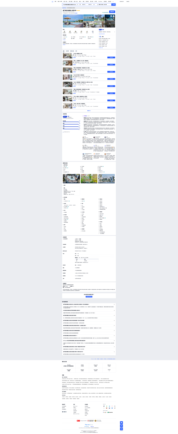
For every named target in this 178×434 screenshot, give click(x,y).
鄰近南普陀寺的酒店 (65, 389)
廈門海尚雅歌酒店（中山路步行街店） (93, 384)
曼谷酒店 (86, 396)
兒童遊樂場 (101, 206)
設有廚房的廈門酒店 (85, 393)
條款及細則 (75, 410)
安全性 (86, 415)
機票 (55, 1)
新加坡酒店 (74, 398)
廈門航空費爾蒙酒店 (85, 384)
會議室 (100, 170)
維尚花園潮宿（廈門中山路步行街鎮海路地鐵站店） (106, 380)
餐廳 (82, 169)
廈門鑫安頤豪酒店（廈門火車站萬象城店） (94, 378)
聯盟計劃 (86, 409)
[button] (113, 1)
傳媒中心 (74, 407)
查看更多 (64, 44)
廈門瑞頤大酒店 (76, 378)
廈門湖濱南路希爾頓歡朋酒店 (77, 384)
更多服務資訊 (64, 409)
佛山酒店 (110, 396)
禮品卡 (80, 1)
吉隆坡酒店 (63, 398)
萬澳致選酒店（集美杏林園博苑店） (93, 380)
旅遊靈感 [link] (105, 1)
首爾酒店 (96, 396)
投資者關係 (86, 406)
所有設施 (64, 39)
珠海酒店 (70, 396)
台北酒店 (80, 396)
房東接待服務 (66, 216)
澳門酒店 (93, 396)
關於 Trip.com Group (76, 413)
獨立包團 (91, 1)
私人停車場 (100, 166)
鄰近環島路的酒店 (78, 389)
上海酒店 (83, 396)
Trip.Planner (100, 1)
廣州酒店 (76, 396)
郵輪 (83, 1)
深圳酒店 (63, 396)
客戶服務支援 (64, 406)
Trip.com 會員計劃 (87, 407)
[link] (121, 1)
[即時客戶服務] (121, 429)
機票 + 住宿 (76, 1)
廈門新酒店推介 (64, 393)
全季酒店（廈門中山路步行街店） (67, 384)
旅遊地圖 (109, 1)
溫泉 (64, 166)
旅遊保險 (87, 1)
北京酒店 (103, 396)
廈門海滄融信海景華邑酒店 (83, 378)
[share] (121, 425)
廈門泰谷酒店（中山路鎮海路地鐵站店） (76, 380)
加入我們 (74, 409)
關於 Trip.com (75, 406)
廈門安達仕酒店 (101, 382)
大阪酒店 (90, 396)
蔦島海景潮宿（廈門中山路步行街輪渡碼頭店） (82, 382)
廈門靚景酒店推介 (70, 393)
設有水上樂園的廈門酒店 (99, 393)
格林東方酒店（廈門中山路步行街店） (67, 378)
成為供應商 (86, 413)
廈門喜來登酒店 (84, 380)
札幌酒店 (70, 398)
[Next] (115, 178)
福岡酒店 (100, 396)
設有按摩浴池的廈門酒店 (107, 393)
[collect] (121, 422)
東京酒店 (73, 396)
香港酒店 (66, 396)
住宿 (52, 1)
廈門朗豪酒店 (64, 382)
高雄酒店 (78, 398)
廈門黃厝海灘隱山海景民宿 (69, 10)
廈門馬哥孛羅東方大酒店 (65, 380)
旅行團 (96, 1)
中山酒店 (107, 396)
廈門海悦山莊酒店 (107, 382)
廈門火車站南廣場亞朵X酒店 (105, 378)
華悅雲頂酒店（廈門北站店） (94, 382)
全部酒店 (86, 412)
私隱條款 (74, 412)
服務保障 (63, 407)
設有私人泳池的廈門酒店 (92, 393)
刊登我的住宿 (87, 410)
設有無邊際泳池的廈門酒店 (77, 393)
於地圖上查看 (101, 47)
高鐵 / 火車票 (60, 1)
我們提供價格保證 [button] (105, 12)
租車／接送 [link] (65, 1)
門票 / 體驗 (70, 1)
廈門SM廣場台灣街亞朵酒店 (71, 382)
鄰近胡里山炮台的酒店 (72, 389)
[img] (73, 21)
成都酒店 (67, 398)
